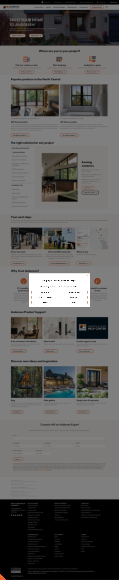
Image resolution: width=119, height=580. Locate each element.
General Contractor (45, 297)
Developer (73, 297)
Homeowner (45, 292)
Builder (45, 302)
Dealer (74, 302)
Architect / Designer (73, 292)
